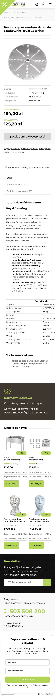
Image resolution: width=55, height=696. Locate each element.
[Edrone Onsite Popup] (27, 348)
